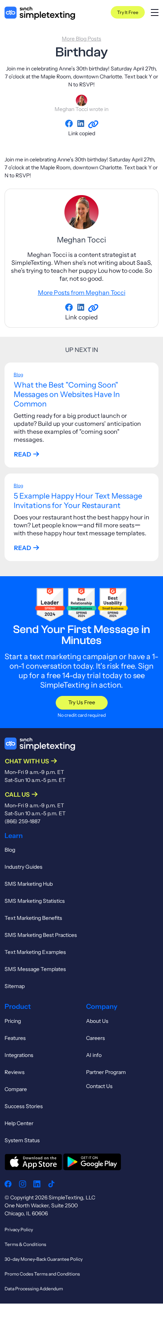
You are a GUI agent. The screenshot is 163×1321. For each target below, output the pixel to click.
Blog (18, 374)
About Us (97, 1021)
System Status (22, 1140)
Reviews (15, 1072)
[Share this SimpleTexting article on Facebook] (70, 123)
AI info (94, 1055)
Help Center (19, 1123)
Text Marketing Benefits (33, 918)
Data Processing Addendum (34, 1288)
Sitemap (15, 986)
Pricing (13, 1021)
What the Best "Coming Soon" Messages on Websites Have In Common (67, 394)
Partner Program (106, 1072)
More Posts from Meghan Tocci (81, 292)
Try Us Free (81, 702)
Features (15, 1038)
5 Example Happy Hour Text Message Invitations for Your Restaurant (78, 500)
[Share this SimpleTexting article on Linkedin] (82, 123)
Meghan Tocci (71, 109)
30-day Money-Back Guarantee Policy (44, 1259)
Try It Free (127, 12)
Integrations (19, 1055)
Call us (17, 794)
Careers (95, 1038)
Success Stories (24, 1106)
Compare (16, 1089)
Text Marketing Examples (35, 952)
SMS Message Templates (35, 969)
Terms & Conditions (25, 1244)
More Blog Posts (81, 38)
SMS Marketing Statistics (35, 900)
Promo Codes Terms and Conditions (42, 1274)
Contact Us (99, 1086)
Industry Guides (23, 866)
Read (22, 454)
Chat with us (27, 761)
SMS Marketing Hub (29, 883)
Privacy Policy (19, 1229)
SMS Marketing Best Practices (41, 935)
